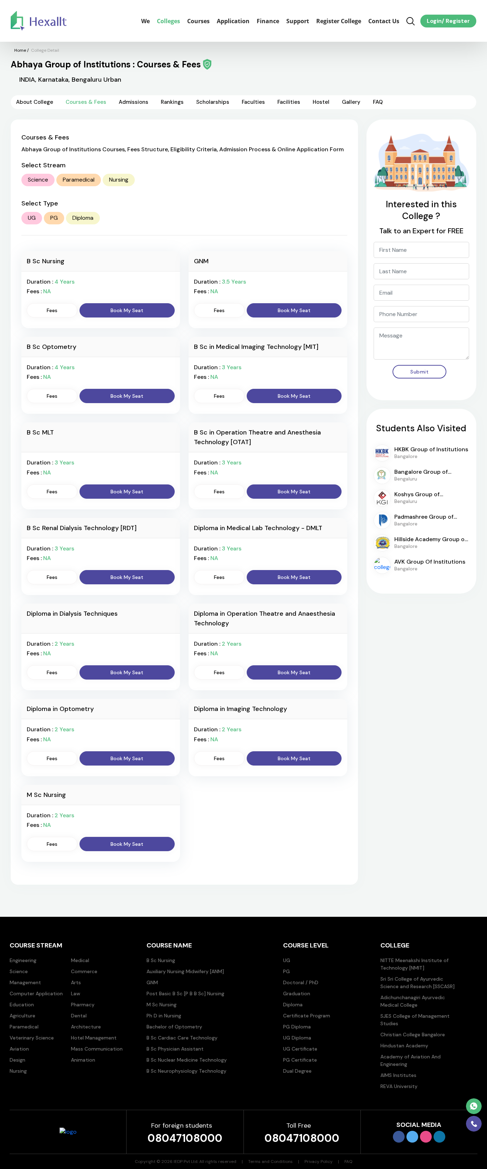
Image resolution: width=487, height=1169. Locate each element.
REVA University (398, 1086)
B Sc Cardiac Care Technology (182, 1038)
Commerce (84, 971)
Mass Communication (97, 1049)
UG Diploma (297, 1038)
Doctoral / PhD (300, 982)
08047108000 (185, 1138)
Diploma (82, 218)
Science (38, 179)
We (145, 21)
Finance (268, 21)
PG (54, 218)
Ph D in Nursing (164, 1015)
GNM (152, 982)
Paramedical (78, 179)
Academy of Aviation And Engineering (410, 1060)
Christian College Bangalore (412, 1034)
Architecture (86, 1026)
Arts (76, 982)
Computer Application (36, 993)
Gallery (351, 102)
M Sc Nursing (161, 1004)
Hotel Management (94, 1038)
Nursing (118, 179)
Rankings (172, 102)
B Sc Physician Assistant (175, 1049)
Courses (198, 21)
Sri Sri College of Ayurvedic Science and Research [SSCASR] (417, 983)
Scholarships (212, 102)
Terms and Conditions (270, 1161)
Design (17, 1060)
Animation (83, 1060)
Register (457, 21)
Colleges (168, 21)
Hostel (321, 102)
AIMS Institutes (398, 1075)
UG (32, 218)
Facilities (288, 102)
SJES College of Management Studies (415, 1020)
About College (34, 102)
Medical (80, 960)
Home (20, 50)
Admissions (133, 102)
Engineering (23, 960)
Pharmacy (82, 1004)
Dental (79, 1015)
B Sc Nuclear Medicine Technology (187, 1060)
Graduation (296, 993)
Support (297, 21)
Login (434, 21)
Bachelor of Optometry (174, 1026)
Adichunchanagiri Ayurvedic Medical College (412, 1001)
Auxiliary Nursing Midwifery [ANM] (185, 971)
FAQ (378, 102)
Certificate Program (306, 1015)
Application (233, 21)
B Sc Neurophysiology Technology (186, 1071)
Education (22, 1004)
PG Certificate (300, 1060)
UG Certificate (300, 1049)
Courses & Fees (86, 102)
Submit (419, 372)
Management (25, 982)
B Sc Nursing (161, 960)
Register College (338, 21)
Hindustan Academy (404, 1045)
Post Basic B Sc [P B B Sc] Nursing (185, 993)
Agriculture (22, 1015)
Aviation (19, 1049)
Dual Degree (297, 1071)
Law (75, 993)
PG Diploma (297, 1026)
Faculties (253, 102)
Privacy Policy (318, 1161)
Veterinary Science (32, 1038)
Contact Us (383, 21)
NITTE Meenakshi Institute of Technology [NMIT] (414, 964)
